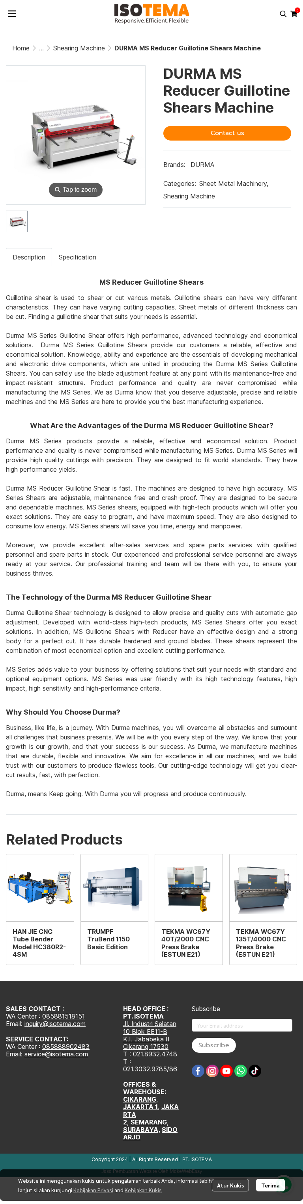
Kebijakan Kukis (143, 1189)
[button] (283, 13)
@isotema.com (66, 1054)
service (34, 1054)
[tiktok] (255, 1071)
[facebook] (198, 1071)
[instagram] (212, 1071)
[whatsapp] (240, 1071)
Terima (270, 1185)
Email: (15, 1054)
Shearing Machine (79, 48)
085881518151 (63, 1016)
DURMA (202, 165)
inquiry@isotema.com (55, 1024)
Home (21, 48)
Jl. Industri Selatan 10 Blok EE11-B (149, 1027)
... (41, 48)
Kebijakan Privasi (93, 1189)
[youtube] (226, 1071)
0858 (50, 1046)
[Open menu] (12, 14)
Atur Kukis (230, 1185)
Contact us (227, 133)
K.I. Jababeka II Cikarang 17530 (146, 1042)
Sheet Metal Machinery (233, 183)
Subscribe (213, 1045)
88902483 (74, 1046)
